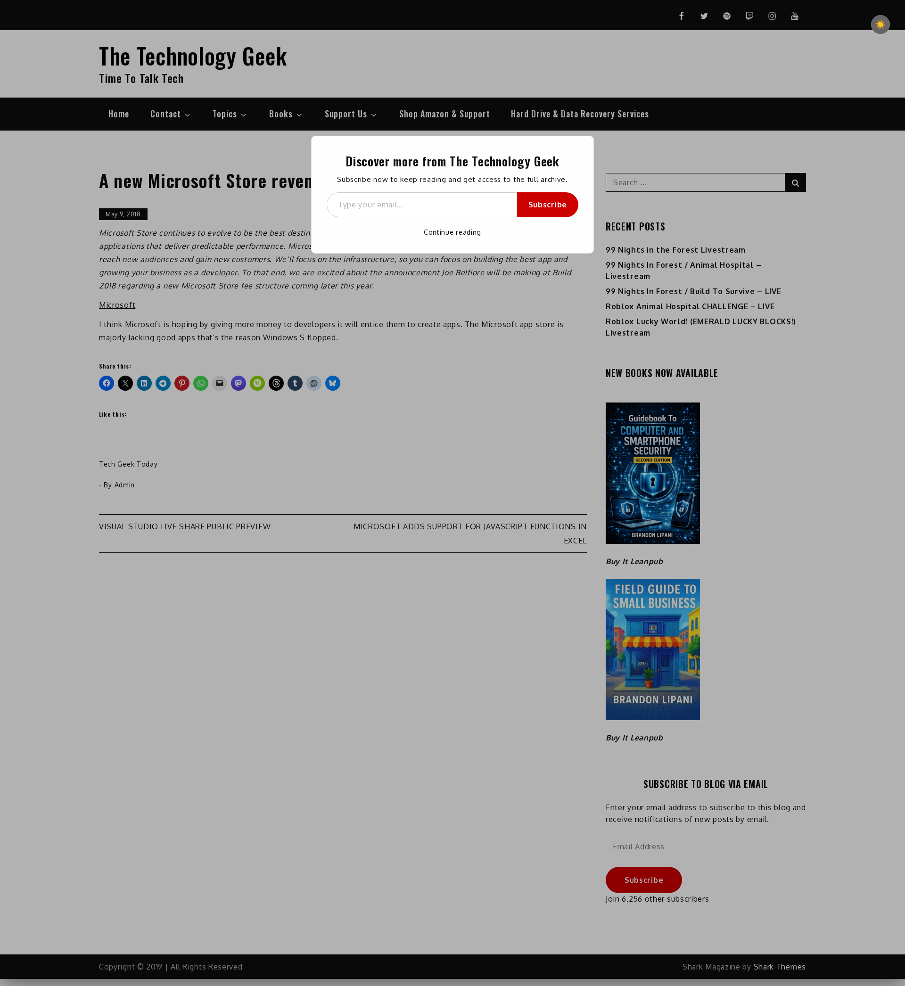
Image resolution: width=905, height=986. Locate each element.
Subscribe (547, 204)
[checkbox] (880, 24)
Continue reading (452, 232)
